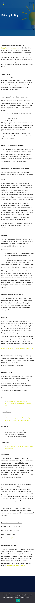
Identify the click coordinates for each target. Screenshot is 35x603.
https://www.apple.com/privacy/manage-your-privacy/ (19, 447)
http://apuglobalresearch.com (10, 48)
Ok (18, 600)
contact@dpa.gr (11, 538)
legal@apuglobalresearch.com (16, 565)
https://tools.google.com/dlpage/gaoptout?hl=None (17, 348)
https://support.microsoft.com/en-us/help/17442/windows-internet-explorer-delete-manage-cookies (18, 403)
